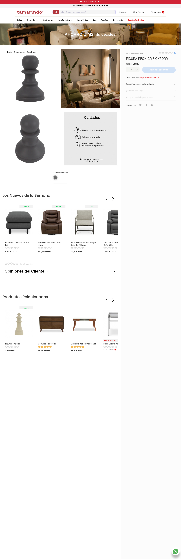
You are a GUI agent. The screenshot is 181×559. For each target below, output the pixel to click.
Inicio (9, 52)
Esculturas (31, 52)
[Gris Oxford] (55, 177)
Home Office (82, 20)
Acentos (104, 20)
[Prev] (107, 198)
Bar (94, 20)
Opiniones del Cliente (26, 271)
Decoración (118, 20)
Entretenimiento (65, 20)
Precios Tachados (136, 20)
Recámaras (48, 20)
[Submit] (56, 12)
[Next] (113, 198)
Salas (19, 20)
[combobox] (84, 12)
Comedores (32, 20)
